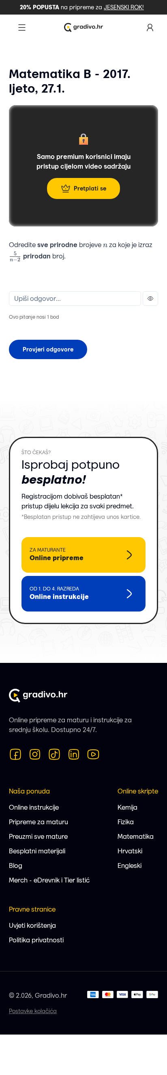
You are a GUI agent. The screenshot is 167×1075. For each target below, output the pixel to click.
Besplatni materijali (37, 851)
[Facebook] (15, 754)
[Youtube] (93, 754)
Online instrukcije (34, 807)
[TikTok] (54, 754)
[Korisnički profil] (150, 27)
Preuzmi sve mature (38, 836)
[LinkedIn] (73, 754)
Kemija (127, 807)
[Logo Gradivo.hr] (83, 27)
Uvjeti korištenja (32, 925)
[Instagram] (34, 754)
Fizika (126, 822)
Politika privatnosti (36, 940)
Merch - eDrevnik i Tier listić (49, 880)
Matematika (136, 836)
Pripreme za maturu (38, 822)
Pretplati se (90, 188)
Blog (15, 865)
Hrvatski (130, 851)
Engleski (129, 865)
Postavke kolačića (33, 1011)
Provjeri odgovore (48, 349)
